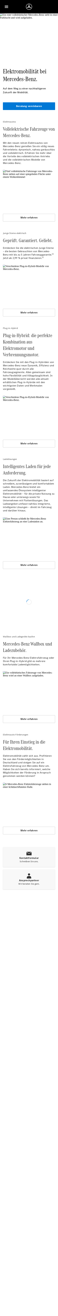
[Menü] (6, 7)
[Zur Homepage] (29, 6)
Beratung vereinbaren (29, 106)
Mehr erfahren (29, 217)
